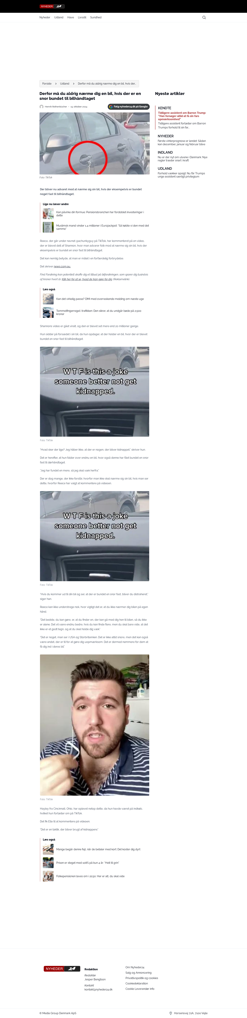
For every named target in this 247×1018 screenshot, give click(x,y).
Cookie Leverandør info (140, 988)
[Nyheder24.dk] (123, 6)
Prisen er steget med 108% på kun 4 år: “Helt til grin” (87, 862)
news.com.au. (62, 266)
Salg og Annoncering (139, 972)
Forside (46, 83)
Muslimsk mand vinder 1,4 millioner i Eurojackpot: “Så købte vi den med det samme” (102, 227)
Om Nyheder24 (135, 967)
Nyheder (44, 17)
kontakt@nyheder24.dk (98, 989)
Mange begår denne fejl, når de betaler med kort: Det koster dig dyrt (98, 849)
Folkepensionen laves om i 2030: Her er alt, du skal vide (90, 876)
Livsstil (82, 17)
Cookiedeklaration (137, 983)
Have (70, 17)
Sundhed (95, 17)
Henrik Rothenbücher (56, 106)
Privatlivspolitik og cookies (142, 978)
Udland (58, 17)
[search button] (204, 17)
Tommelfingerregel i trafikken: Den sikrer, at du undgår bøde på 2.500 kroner (98, 312)
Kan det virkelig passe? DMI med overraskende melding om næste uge (100, 299)
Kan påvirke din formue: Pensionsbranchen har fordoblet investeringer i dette (100, 214)
